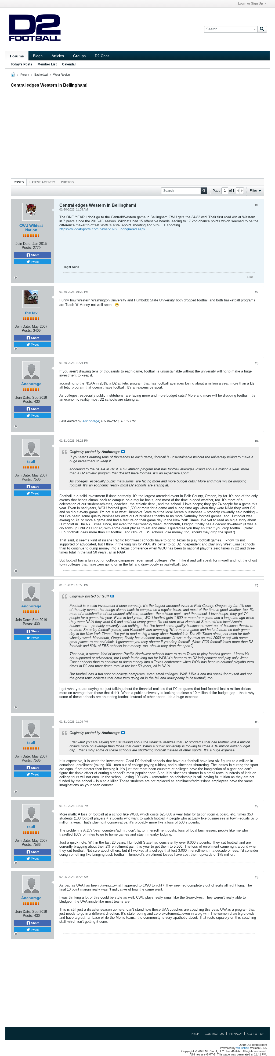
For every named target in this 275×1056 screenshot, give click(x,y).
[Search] (262, 29)
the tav (31, 313)
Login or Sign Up (250, 3)
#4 (257, 441)
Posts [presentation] (19, 182)
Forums (17, 56)
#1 (257, 205)
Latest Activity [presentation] (42, 182)
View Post (123, 451)
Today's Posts (21, 64)
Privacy (235, 1033)
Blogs (37, 56)
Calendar (69, 64)
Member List (47, 64)
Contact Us (214, 1033)
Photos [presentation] (67, 182)
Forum (24, 74)
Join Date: (23, 244)
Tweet (34, 261)
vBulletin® (242, 1048)
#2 (257, 292)
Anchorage (31, 384)
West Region (61, 74)
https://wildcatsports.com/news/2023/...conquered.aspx (102, 229)
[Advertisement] (137, 131)
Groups (79, 56)
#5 (257, 586)
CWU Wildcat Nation (31, 227)
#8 (257, 877)
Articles (58, 56)
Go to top (255, 1033)
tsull (31, 461)
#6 (257, 722)
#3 (257, 363)
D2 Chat (102, 56)
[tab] (19, 182)
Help (195, 1033)
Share (34, 255)
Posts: (27, 248)
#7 (257, 806)
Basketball (41, 74)
